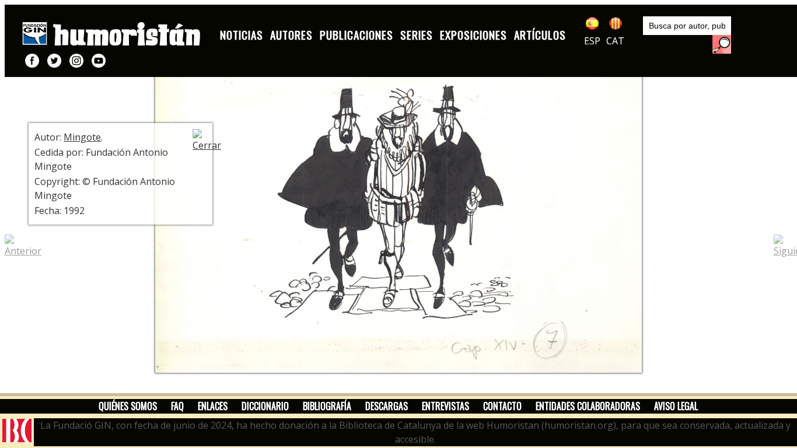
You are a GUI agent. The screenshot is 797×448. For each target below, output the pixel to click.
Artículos (540, 34)
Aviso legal (676, 406)
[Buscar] (721, 44)
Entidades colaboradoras (588, 406)
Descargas (386, 406)
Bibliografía (327, 406)
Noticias (241, 34)
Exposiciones (473, 34)
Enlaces (213, 406)
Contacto (502, 406)
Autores (291, 34)
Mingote (82, 137)
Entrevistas (445, 406)
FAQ (177, 406)
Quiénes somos (128, 406)
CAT (615, 40)
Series (416, 34)
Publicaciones (356, 34)
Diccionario (265, 406)
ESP (592, 40)
